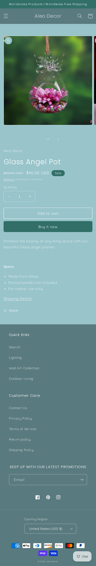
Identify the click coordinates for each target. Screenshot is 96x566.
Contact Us (18, 408)
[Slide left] (38, 139)
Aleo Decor (52, 561)
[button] (6, 16)
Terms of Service (22, 429)
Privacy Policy (20, 418)
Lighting (15, 357)
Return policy (20, 439)
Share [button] (13, 310)
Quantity (10, 187)
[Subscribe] (82, 479)
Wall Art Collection (24, 368)
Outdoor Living (21, 378)
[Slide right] (58, 139)
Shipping (9, 179)
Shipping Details (18, 298)
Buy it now (48, 226)
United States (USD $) (46, 528)
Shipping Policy (21, 450)
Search (14, 347)
